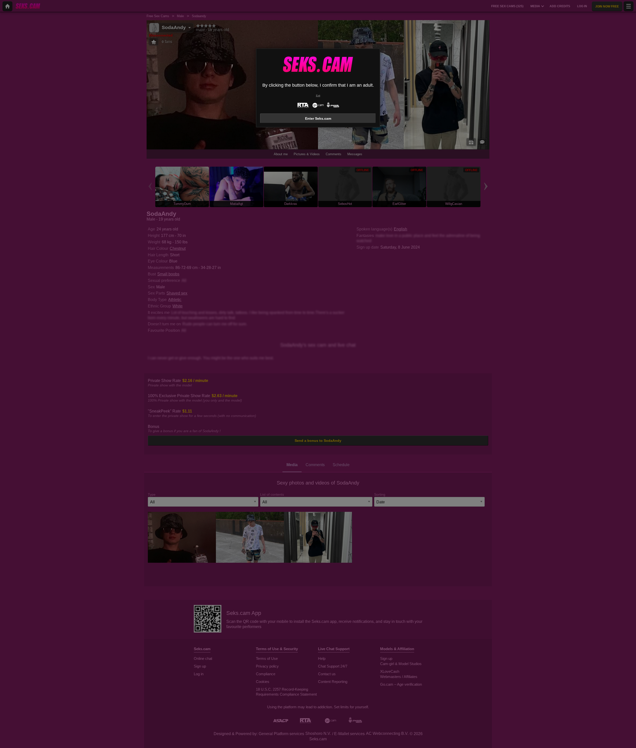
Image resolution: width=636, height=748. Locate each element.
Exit (318, 95)
